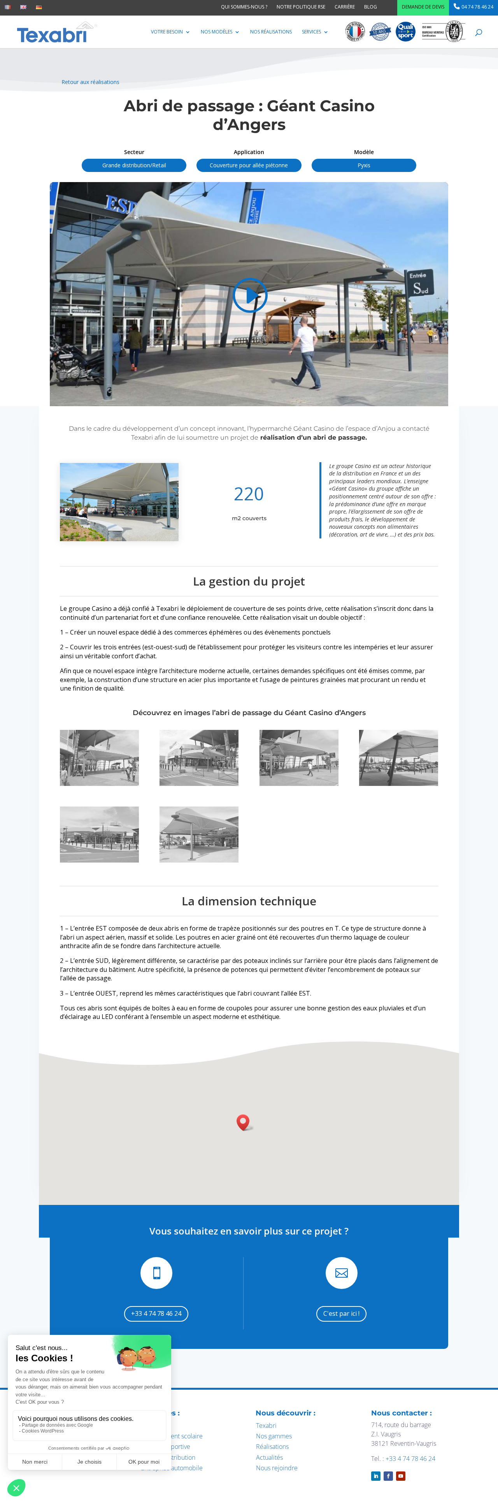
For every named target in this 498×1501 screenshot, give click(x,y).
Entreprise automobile (172, 1468)
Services (311, 32)
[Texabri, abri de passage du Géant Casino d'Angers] (99, 783)
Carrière (345, 7)
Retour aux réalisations (90, 82)
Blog (370, 7)
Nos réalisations (271, 32)
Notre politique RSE (301, 7)
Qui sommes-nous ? (244, 7)
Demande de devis (423, 7)
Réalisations (272, 1446)
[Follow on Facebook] (388, 1476)
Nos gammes (274, 1436)
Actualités (269, 1457)
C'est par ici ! (341, 1313)
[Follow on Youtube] (400, 1476)
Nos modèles (216, 32)
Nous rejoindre (277, 1468)
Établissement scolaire (172, 1436)
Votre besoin (167, 32)
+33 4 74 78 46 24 (156, 1313)
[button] (245, 1122)
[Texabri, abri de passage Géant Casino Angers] (299, 783)
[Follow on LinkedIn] (376, 1476)
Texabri (266, 1425)
